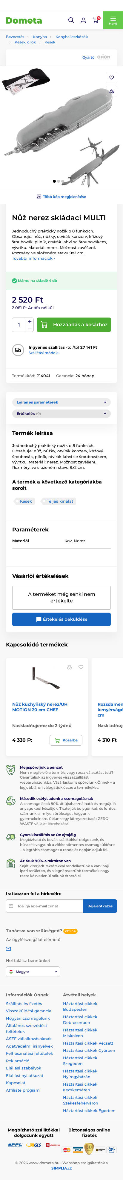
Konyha (40, 36)
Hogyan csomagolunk (28, 1018)
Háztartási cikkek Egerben (89, 1110)
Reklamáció (17, 1060)
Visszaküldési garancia (28, 1010)
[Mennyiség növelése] (29, 321)
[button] (71, 20)
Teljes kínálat (60, 501)
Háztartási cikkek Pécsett (88, 1043)
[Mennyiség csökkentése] (29, 328)
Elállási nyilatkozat (24, 1075)
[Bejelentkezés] (83, 20)
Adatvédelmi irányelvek (29, 1046)
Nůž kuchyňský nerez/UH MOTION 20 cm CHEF (39, 707)
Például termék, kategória (45, 51)
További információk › (33, 258)
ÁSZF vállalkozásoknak (29, 1038)
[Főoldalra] (24, 20)
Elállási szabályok (23, 1068)
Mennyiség (19, 325)
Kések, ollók (25, 42)
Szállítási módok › (44, 352)
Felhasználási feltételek (29, 1053)
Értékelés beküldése (64, 619)
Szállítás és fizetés (24, 1003)
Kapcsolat (15, 1082)
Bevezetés (15, 36)
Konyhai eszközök (72, 36)
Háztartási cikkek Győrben (89, 1050)
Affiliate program (23, 1090)
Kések (49, 42)
